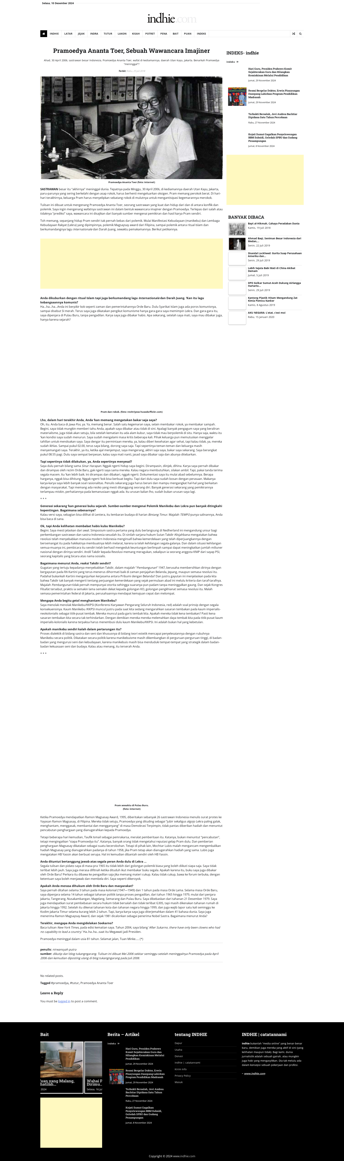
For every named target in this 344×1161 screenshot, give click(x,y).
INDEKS (201, 33)
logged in (64, 1001)
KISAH (136, 33)
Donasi (179, 1056)
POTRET (150, 33)
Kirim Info (181, 1069)
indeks (230, 62)
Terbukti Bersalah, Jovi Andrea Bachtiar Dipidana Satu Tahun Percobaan (272, 115)
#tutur (74, 983)
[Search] (300, 33)
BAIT (175, 33)
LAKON (122, 33)
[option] (71, 1068)
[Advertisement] (131, 264)
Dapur (178, 1043)
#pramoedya (59, 983)
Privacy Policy (183, 1075)
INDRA (94, 33)
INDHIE (54, 33)
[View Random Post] (293, 33)
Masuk (179, 1082)
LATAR (68, 33)
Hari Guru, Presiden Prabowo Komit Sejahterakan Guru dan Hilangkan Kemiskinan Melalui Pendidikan (270, 72)
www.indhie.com (254, 1073)
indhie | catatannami (187, 1062)
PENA (163, 33)
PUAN (187, 33)
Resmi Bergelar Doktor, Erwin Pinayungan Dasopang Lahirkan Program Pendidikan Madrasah (274, 94)
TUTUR (108, 33)
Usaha (178, 1049)
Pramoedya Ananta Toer (96, 983)
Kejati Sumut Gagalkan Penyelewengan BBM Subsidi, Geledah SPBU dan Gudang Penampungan (272, 138)
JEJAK (81, 33)
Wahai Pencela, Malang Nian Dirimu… (70, 1082)
